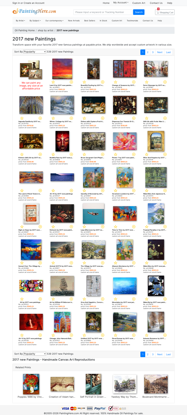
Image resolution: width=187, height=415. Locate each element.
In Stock (103, 20)
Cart (165, 11)
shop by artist (45, 30)
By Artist (20, 20)
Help (169, 2)
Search (139, 12)
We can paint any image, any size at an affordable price (31, 85)
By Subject (34, 20)
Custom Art (138, 2)
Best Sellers (89, 20)
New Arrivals (74, 20)
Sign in (16, 2)
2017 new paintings (68, 30)
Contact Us (156, 2)
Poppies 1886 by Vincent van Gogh (37, 396)
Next (159, 52)
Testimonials (132, 20)
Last (168, 52)
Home (106, 2)
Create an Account (34, 2)
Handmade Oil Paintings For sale (34, 11)
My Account (120, 2)
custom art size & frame (59, 91)
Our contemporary (53, 20)
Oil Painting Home (25, 30)
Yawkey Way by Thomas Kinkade (129, 396)
